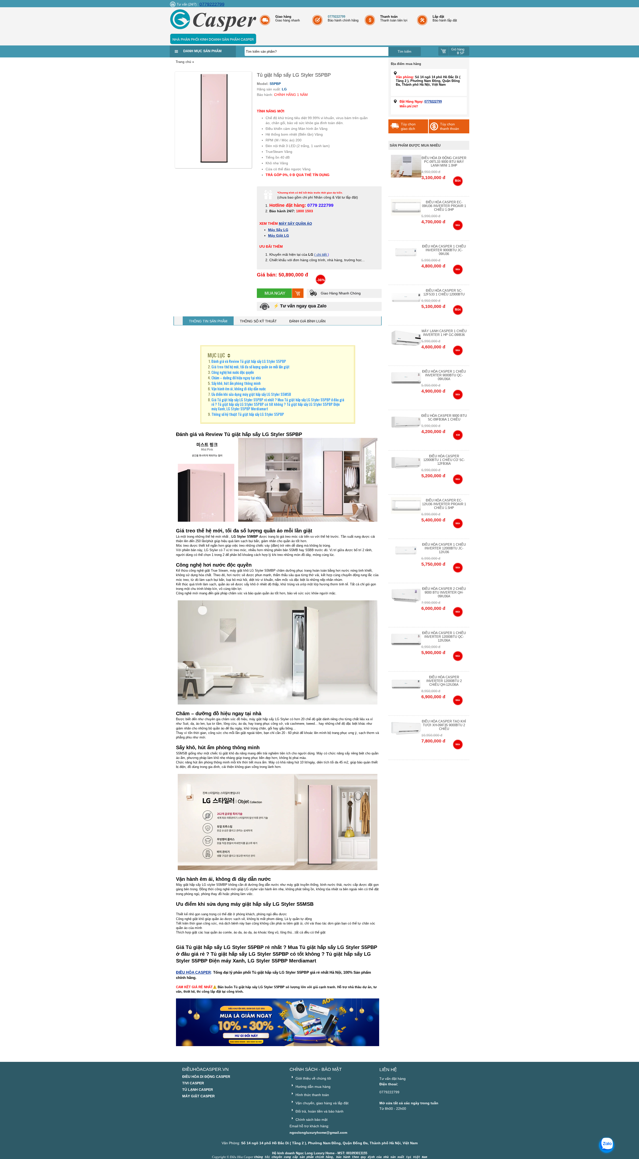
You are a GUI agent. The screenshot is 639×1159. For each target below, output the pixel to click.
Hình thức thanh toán (312, 1095)
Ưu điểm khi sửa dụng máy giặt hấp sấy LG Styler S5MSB (251, 394)
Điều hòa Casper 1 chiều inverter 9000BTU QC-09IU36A (444, 375)
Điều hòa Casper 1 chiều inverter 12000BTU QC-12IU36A (444, 636)
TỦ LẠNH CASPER (197, 1090)
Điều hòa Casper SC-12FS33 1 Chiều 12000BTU (444, 292)
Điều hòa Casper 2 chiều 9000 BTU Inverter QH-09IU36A (444, 592)
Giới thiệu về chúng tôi (313, 1078)
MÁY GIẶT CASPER (198, 1096)
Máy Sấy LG (278, 230)
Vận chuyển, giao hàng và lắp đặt (321, 1103)
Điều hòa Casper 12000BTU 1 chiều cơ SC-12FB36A (444, 459)
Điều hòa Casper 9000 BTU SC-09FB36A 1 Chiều (444, 417)
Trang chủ (183, 62)
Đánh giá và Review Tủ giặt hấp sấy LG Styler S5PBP (248, 361)
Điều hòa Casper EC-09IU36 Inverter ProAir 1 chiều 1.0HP (444, 206)
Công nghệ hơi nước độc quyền (232, 372)
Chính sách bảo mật (311, 1120)
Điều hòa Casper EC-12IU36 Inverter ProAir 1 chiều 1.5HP (444, 504)
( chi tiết (321, 254)
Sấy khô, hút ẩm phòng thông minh (236, 383)
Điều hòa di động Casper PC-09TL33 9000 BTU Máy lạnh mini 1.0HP (444, 161)
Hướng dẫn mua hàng (312, 1087)
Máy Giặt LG (278, 235)
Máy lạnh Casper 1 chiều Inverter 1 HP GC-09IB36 (444, 333)
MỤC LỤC (216, 355)
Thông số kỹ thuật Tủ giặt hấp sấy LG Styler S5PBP (247, 414)
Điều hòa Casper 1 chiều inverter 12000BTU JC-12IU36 (444, 548)
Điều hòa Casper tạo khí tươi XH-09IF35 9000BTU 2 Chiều (444, 725)
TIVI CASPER (193, 1083)
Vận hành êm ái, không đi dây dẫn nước (238, 388)
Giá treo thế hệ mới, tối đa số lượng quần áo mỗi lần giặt (250, 366)
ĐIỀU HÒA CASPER (193, 972)
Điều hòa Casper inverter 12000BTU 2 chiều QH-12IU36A (444, 681)
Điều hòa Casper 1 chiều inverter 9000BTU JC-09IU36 (444, 250)
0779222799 (211, 4)
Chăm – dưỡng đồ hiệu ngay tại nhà (236, 377)
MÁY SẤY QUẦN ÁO (295, 224)
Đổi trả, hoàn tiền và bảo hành (319, 1111)
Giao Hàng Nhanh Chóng (340, 293)
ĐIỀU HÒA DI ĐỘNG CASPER (206, 1077)
